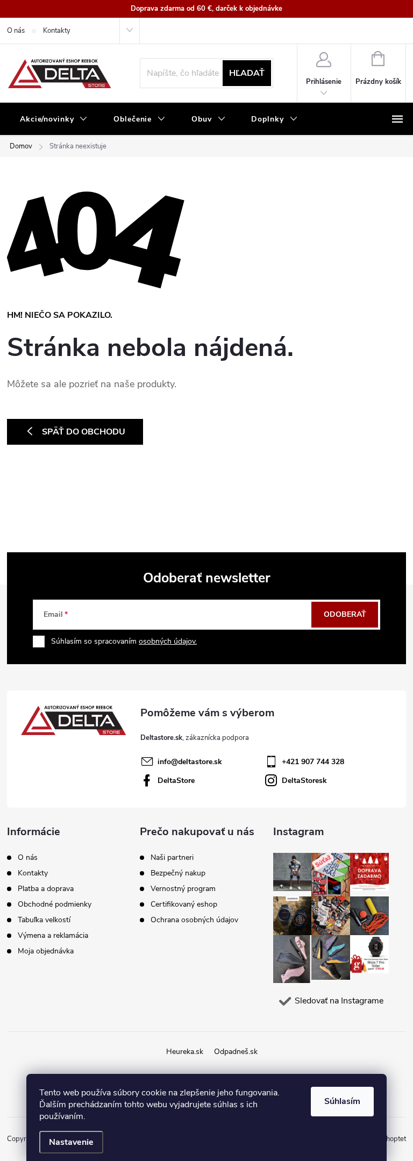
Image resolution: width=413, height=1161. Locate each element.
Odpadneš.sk (236, 1051)
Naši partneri (172, 857)
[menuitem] (54, 119)
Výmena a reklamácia (53, 935)
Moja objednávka (46, 951)
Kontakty (56, 30)
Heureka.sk (184, 1051)
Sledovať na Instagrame (339, 1001)
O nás (16, 30)
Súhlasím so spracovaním (124, 641)
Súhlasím (342, 1101)
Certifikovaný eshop (184, 904)
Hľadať (247, 73)
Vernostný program (183, 889)
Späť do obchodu (83, 432)
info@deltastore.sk (190, 762)
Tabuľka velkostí (44, 920)
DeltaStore (176, 780)
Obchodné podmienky (54, 904)
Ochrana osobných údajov (194, 920)
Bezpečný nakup (178, 873)
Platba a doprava (46, 889)
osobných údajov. (168, 641)
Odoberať (345, 614)
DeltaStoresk (304, 780)
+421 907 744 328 (313, 762)
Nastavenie (71, 1142)
